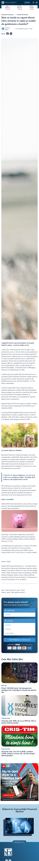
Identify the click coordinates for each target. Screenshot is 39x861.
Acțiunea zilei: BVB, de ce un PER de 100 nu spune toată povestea (18, 722)
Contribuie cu (19, 640)
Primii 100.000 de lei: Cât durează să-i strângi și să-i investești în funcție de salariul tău (18, 690)
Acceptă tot (19, 847)
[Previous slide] (2, 8)
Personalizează (19, 852)
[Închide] (37, 827)
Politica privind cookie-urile (24, 842)
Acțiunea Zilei (5, 718)
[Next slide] (36, 8)
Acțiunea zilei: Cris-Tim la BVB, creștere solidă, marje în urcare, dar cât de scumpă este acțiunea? (18, 754)
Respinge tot (19, 857)
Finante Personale (22, 15)
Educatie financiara (7, 15)
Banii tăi (4, 685)
